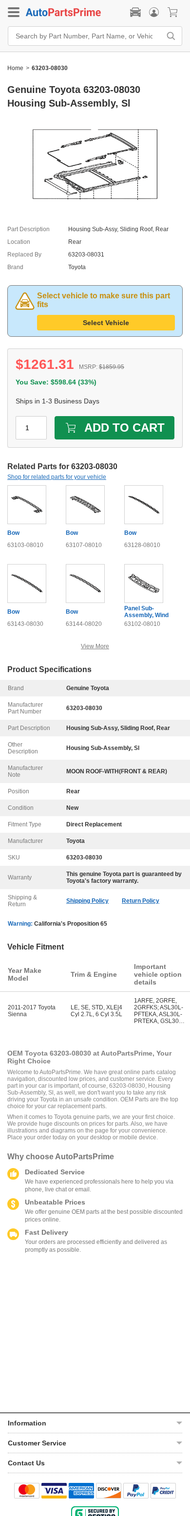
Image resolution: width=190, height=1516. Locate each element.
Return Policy (140, 900)
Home (15, 68)
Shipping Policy (87, 900)
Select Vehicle (106, 323)
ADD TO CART (124, 427)
